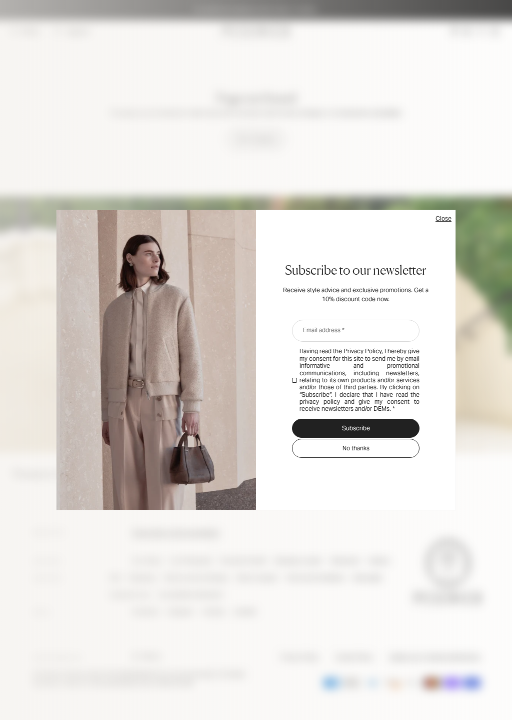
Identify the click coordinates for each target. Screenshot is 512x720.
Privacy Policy (363, 351)
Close (444, 218)
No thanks (356, 448)
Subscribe (356, 428)
